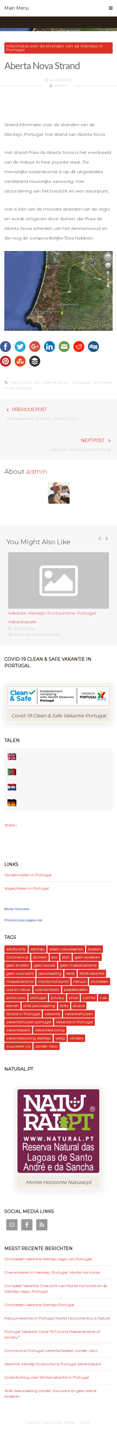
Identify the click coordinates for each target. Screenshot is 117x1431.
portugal (81, 382)
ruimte (89, 997)
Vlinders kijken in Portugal (27, 874)
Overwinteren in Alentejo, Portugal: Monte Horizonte (52, 1272)
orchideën (99, 981)
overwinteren (47, 989)
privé (73, 997)
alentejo (38, 949)
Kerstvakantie (92, 973)
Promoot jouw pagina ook (23, 920)
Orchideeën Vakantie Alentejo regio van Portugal (48, 1259)
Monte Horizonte (16, 909)
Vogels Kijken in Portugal (26, 888)
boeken (94, 949)
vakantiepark (18, 1030)
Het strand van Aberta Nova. (40, 382)
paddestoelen (75, 989)
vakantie (52, 1013)
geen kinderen (87, 957)
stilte (64, 1005)
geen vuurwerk (20, 973)
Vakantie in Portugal (74, 1022)
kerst (70, 973)
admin (61, 85)
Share (9, 825)
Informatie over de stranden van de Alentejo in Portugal (54, 48)
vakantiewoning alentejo (28, 1038)
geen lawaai (44, 965)
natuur (79, 981)
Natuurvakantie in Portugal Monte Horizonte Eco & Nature (57, 1318)
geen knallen (17, 965)
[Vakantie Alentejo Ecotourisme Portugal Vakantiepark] (58, 580)
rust (103, 997)
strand (79, 1005)
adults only (16, 949)
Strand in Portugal (23, 1013)
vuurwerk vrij (18, 1046)
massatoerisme (19, 981)
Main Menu (16, 8)
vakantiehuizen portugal (28, 1022)
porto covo (16, 997)
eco (54, 957)
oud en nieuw (18, 989)
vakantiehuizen (79, 1013)
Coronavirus (17, 957)
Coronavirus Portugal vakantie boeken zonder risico (51, 1350)
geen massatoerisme (78, 965)
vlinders (76, 1038)
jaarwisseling (49, 973)
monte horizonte (53, 981)
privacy (57, 997)
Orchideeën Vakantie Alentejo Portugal (39, 1304)
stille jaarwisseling (39, 1005)
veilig (60, 1038)
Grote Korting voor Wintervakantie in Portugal (46, 1377)
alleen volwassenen (66, 949)
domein (40, 957)
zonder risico (46, 1046)
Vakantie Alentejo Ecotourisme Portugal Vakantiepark (52, 1364)
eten (66, 957)
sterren (12, 1005)
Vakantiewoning (50, 1030)
